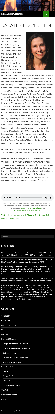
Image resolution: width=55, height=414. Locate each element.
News (3, 330)
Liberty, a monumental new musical (16, 348)
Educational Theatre (9, 367)
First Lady (6, 381)
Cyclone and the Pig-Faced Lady (15, 357)
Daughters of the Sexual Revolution (16, 344)
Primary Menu (52, 14)
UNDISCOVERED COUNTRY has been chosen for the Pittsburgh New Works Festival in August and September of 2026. (26, 261)
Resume (4, 334)
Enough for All (8, 376)
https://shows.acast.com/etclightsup (31, 208)
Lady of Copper (9, 371)
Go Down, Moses (9, 353)
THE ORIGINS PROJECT (12, 385)
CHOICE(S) (5, 316)
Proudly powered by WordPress (12, 411)
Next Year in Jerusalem (12, 362)
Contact (4, 399)
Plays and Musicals (8, 339)
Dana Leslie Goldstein (12, 13)
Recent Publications (9, 394)
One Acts (5, 390)
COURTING (6, 320)
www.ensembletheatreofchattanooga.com (27, 210)
